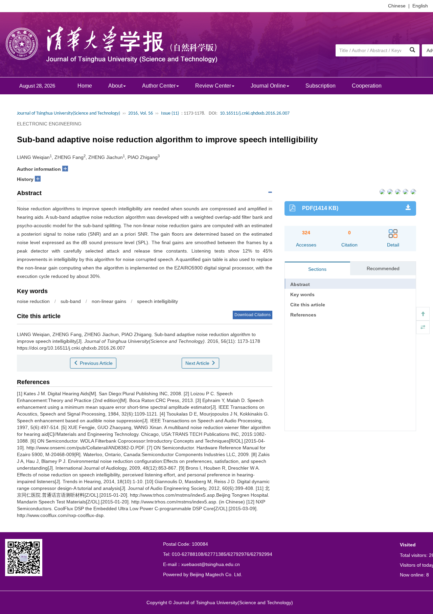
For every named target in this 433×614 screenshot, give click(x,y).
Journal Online (268, 86)
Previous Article (95, 363)
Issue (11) (170, 113)
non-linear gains (109, 301)
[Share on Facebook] (382, 191)
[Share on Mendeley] (413, 191)
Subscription (320, 86)
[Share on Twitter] (389, 191)
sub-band (71, 301)
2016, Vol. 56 (140, 113)
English (420, 5)
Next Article (198, 363)
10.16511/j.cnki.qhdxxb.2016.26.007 (255, 113)
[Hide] (423, 327)
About (115, 86)
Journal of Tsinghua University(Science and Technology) (68, 113)
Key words (302, 294)
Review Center (213, 86)
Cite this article (307, 304)
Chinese (397, 5)
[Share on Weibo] (397, 191)
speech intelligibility (157, 301)
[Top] (423, 314)
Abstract (300, 284)
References (303, 314)
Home (84, 86)
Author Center (159, 86)
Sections (317, 269)
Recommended (383, 268)
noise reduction (33, 301)
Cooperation (367, 86)
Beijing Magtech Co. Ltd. (216, 574)
